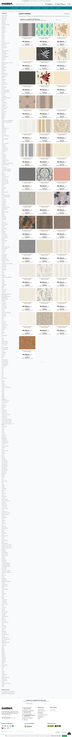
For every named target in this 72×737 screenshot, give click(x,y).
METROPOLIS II (4, 417)
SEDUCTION (4, 569)
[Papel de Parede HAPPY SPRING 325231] (27, 58)
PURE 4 (3, 522)
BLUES (3, 94)
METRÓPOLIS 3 (4, 413)
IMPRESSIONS (4, 327)
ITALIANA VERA (4, 335)
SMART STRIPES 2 (5, 589)
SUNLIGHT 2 (4, 607)
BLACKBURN (4, 82)
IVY (2, 337)
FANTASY (3, 225)
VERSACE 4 (4, 660)
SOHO (3, 592)
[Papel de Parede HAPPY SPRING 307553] (44, 131)
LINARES (3, 381)
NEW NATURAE (4, 468)
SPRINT (3, 598)
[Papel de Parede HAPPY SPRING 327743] (27, 251)
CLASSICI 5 (4, 146)
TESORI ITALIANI (4, 611)
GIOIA (3, 271)
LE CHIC (3, 355)
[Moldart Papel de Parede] (7, 4)
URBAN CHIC (4, 640)
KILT (2, 346)
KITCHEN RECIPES (5, 349)
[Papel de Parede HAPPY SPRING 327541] (27, 131)
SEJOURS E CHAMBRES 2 (6, 572)
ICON (3, 320)
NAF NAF (3, 453)
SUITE (3, 605)
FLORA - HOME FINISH (6, 246)
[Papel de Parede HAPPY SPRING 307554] (27, 155)
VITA (2, 669)
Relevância (66, 13)
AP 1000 (3, 36)
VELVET (3, 648)
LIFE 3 (3, 373)
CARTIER (3, 126)
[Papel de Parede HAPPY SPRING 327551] (62, 107)
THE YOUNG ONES (5, 622)
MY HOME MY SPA (5, 450)
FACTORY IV (4, 222)
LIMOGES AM (4, 378)
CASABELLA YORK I (5, 128)
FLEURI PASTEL (4, 240)
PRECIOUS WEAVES (5, 514)
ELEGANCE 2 (4, 202)
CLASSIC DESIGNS (5, 143)
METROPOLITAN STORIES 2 (7, 420)
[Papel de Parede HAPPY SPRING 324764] (44, 275)
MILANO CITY (4, 435)
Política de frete (41, 710)
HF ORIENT (4, 302)
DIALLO (3, 193)
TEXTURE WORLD (5, 616)
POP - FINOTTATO (5, 508)
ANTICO (3, 33)
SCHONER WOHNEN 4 (6, 563)
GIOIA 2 (3, 272)
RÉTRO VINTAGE (5, 535)
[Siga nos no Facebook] (51, 710)
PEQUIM (3, 497)
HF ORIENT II (4, 303)
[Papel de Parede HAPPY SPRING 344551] (62, 155)
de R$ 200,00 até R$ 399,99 (8, 691)
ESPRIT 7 (3, 213)
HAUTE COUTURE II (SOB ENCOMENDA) (6, 297)
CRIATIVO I (4, 173)
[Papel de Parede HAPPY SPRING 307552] (44, 155)
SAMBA (3, 557)
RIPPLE (3, 541)
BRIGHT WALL (4, 111)
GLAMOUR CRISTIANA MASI (7, 277)
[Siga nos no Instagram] (54, 710)
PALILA (3, 491)
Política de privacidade (40, 713)
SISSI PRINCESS (4, 584)
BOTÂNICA (4, 105)
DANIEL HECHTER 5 (5, 181)
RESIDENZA (4, 532)
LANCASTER (4, 352)
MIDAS (3, 429)
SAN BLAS (3, 558)
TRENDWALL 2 (4, 633)
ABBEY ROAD (4, 17)
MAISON (3, 397)
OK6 (2, 484)
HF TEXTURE (4, 305)
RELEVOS (3, 529)
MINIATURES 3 (4, 438)
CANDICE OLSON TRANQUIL (7, 122)
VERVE (3, 663)
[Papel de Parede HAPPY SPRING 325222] (62, 34)
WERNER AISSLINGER (5, 677)
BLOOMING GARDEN (5, 90)
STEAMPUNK (4, 601)
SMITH (3, 590)
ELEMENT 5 (4, 204)
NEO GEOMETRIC (5, 461)
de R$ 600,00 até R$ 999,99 (8, 693)
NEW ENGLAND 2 (5, 465)
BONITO (3, 100)
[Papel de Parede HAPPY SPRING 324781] (27, 299)
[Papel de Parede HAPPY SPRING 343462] (44, 323)
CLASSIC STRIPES (5, 149)
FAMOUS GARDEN (5, 224)
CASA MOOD (4, 129)
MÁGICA (3, 396)
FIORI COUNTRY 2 (5, 236)
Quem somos (41, 709)
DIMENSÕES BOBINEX (6, 195)
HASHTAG (3, 292)
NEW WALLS (4, 473)
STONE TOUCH (4, 602)
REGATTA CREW (4, 528)
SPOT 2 (3, 595)
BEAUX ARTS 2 (4, 67)
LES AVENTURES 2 (5, 361)
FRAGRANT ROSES (5, 259)
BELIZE (3, 71)
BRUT (3, 119)
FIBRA (3, 230)
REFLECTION (4, 526)
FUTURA (3, 262)
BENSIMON (4, 76)
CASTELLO (4, 132)
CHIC (3, 137)
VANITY (3, 646)
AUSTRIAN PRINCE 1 (5, 56)
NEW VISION (4, 471)
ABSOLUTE (4, 20)
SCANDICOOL (4, 561)
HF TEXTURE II (4, 306)
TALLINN (3, 608)
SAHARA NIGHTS (5, 555)
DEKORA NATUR (5, 192)
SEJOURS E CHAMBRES (6, 570)
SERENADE (4, 578)
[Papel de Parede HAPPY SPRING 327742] (44, 251)
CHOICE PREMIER (5, 138)
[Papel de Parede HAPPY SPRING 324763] (44, 299)
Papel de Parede (11, 11)
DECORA (3, 189)
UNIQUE (3, 636)
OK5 (2, 482)
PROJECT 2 (4, 520)
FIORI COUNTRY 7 (5, 237)
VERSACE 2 (4, 657)
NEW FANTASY (4, 467)
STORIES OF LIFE (5, 604)
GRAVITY (3, 283)
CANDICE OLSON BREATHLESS (7, 120)
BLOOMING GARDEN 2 (6, 91)
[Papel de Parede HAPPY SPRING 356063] (44, 34)
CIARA (3, 140)
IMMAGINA (4, 326)
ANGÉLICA (3, 32)
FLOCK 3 (3, 242)
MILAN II (3, 430)
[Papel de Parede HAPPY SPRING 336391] (44, 203)
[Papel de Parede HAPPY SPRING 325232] (62, 83)
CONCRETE (4, 158)
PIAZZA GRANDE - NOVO (6, 500)
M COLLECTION (4, 402)
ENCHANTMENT (4, 208)
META (3, 408)
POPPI (3, 509)
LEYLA (3, 367)
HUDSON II (4, 314)
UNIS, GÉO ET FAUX (5, 637)
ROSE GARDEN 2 (5, 552)
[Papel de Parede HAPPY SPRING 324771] (62, 251)
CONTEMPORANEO (5, 160)
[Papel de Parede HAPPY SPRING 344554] (27, 179)
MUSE (3, 449)
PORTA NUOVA (4, 511)
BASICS (3, 65)
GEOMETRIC (4, 265)
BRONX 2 (3, 117)
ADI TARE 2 (4, 23)
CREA (3, 172)
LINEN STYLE (4, 385)
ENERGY (3, 210)
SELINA (3, 576)
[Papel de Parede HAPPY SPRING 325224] (44, 83)
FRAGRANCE (4, 257)
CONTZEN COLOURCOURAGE (7, 163)
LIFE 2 (3, 372)
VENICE (3, 649)
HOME (3, 309)
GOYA (3, 278)
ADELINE (3, 21)
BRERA (3, 109)
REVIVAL (3, 537)
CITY (2, 141)
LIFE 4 (3, 375)
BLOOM (3, 88)
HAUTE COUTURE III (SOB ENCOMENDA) (6, 294)
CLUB (3, 152)
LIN (2, 379)
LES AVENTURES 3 (5, 362)
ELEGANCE (4, 201)
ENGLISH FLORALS (5, 211)
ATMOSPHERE (4, 53)
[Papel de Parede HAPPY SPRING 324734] (44, 227)
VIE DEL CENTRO (5, 665)
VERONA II (3, 654)
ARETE (3, 41)
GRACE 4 (3, 281)
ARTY (3, 49)
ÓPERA (3, 485)
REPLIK (3, 531)
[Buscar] (42, 4)
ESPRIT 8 (3, 214)
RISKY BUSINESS (5, 543)
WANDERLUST (4, 674)
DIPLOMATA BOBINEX (6, 196)
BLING (3, 85)
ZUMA (3, 686)
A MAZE (3, 26)
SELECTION (4, 575)
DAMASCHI (4, 178)
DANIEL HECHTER (5, 179)
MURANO (3, 447)
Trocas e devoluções (42, 714)
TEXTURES (3, 614)
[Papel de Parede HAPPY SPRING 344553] (62, 179)
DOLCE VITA (4, 199)
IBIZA (3, 318)
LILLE (2, 376)
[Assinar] (68, 20)
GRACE (3, 280)
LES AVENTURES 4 (5, 364)
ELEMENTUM (4, 205)
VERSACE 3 (4, 659)
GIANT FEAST (4, 269)
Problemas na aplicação (41, 717)
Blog (39, 718)
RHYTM (3, 538)
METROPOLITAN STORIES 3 (7, 422)
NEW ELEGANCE (5, 462)
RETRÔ (3, 534)
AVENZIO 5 (4, 58)
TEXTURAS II (4, 613)
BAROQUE (4, 64)
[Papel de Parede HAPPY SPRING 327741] (62, 227)
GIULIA (3, 274)
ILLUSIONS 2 (4, 321)
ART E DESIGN (4, 47)
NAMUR (3, 455)
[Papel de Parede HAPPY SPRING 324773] (62, 275)
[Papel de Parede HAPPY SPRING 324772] (62, 299)
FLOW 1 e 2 (4, 249)
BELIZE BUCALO (5, 73)
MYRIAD (3, 452)
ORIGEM (3, 487)
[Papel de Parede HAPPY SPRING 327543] (27, 34)
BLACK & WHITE (4, 84)
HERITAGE (3, 300)
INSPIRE (3, 332)
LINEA (3, 382)
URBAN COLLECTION (5, 642)
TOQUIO (3, 628)
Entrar (58, 4)
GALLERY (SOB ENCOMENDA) (7, 263)
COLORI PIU (4, 155)
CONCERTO (4, 157)
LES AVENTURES (5, 359)
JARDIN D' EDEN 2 (5, 343)
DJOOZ (3, 198)
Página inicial (4, 11)
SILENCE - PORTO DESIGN (6, 581)
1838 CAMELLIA (4, 15)
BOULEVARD (4, 108)
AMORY (3, 29)
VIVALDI (3, 671)
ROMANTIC (4, 549)
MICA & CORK (4, 426)
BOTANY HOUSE (5, 106)
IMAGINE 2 (3, 323)
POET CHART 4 (4, 505)
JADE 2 (3, 340)
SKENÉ (3, 587)
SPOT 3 (3, 596)
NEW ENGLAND (4, 464)
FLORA (3, 245)
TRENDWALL (4, 631)
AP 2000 (3, 38)
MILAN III (3, 432)
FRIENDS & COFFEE (5, 260)
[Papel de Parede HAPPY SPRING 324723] (27, 227)
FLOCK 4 (3, 243)
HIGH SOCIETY (4, 308)
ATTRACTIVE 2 (4, 55)
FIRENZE (3, 239)
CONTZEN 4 (4, 161)
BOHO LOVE (4, 99)
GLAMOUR (4, 275)
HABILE (3, 286)
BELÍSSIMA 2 (4, 70)
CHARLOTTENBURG (5, 135)
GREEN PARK (4, 284)
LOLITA (3, 391)
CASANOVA (4, 131)
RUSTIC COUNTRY (5, 554)
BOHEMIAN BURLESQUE (6, 97)
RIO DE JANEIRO (5, 540)
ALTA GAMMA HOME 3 (6, 24)
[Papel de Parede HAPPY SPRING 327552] (27, 107)
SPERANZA (4, 593)
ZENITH (3, 684)
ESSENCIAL (4, 216)
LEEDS (3, 356)
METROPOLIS (4, 410)
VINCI (3, 668)
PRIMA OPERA (4, 517)
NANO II (3, 456)
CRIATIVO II (4, 175)
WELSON (3, 675)
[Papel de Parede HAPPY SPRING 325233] (27, 83)
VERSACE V (4, 662)
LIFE (2, 370)
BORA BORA (4, 102)
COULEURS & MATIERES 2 (6, 170)
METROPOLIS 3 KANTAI (6, 414)
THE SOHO (4, 619)
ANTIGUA (3, 35)
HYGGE (3, 317)
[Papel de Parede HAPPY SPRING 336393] (27, 203)
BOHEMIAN (4, 96)
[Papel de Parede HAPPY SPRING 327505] (44, 179)
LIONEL (3, 388)
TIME (2, 624)
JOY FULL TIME (4, 344)
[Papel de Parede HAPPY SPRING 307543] (62, 131)
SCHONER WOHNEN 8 (6, 566)
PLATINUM (3, 502)
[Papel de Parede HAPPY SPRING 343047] (62, 323)
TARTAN (3, 610)
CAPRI (3, 123)
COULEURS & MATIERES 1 (6, 169)
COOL (3, 166)
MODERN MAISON (5, 441)
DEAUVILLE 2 (4, 187)
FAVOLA (3, 227)
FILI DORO (4, 231)
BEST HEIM (4, 79)
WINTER (3, 681)
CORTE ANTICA (4, 167)
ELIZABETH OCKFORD (6, 207)
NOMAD (3, 476)
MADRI (3, 394)
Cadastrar (63, 4)
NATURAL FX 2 (4, 459)
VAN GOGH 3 (4, 645)
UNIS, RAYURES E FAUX (6, 639)
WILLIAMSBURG (4, 680)
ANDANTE (3, 30)
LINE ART (3, 384)
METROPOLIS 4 (4, 416)
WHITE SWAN (4, 678)
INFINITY (3, 329)
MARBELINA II (4, 399)
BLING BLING (4, 87)
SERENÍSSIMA (4, 579)
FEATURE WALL (4, 228)
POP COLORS (4, 506)
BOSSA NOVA (4, 103)
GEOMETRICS (4, 266)
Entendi (64, 735)
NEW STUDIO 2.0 (5, 470)
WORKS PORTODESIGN (6, 683)
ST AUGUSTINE (4, 599)
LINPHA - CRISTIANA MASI (6, 387)
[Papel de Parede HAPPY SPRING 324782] (27, 275)
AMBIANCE (4, 27)
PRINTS (3, 519)
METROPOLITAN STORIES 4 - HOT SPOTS (8, 424)
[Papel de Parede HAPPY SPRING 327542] (44, 107)
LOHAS (3, 390)
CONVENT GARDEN (5, 164)
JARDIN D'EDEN (4, 341)
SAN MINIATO (4, 560)
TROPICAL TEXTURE (5, 634)
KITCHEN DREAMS (5, 347)
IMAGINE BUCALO (5, 324)
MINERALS (3, 436)
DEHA (3, 190)
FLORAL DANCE (4, 248)
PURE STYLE (4, 523)
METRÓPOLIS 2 (4, 411)
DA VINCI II (3, 184)
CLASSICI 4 (4, 144)
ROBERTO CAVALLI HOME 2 (7, 546)
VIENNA (3, 666)
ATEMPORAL (4, 52)
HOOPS (3, 311)
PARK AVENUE (4, 496)
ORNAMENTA (4, 488)
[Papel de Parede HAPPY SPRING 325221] (62, 58)
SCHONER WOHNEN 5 (6, 564)
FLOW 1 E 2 (4, 251)
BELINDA (3, 68)
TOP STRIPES (4, 627)
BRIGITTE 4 (4, 114)
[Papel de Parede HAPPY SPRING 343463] (27, 347)
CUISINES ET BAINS (5, 176)
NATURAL (3, 458)
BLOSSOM (4, 93)
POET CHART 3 (4, 503)
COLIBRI (3, 154)
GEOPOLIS (4, 268)
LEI (2, 358)
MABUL (3, 393)
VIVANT (3, 672)
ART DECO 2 (4, 44)
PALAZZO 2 (4, 490)
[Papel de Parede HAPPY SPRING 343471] (27, 323)
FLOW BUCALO (4, 254)
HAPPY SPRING (4, 289)
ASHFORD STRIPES (5, 50)
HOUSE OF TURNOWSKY (6, 312)
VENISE (3, 651)
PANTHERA (4, 493)
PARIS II (3, 494)
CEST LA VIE (4, 134)
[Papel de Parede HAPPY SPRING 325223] (44, 58)
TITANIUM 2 (4, 625)
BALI (2, 61)
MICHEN (3, 427)
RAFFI (3, 525)
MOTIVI (3, 444)
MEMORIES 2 (4, 405)
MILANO (3, 433)
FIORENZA (4, 233)
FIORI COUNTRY (5, 234)
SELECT (3, 573)
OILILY (3, 479)
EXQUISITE (4, 219)
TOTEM (3, 630)
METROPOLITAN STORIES (6, 419)
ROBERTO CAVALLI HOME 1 (7, 544)
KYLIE (3, 350)
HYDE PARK (4, 315)
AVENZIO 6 (4, 59)
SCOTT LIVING (4, 567)
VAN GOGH (4, 643)
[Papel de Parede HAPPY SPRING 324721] (62, 203)
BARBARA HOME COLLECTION (7, 62)
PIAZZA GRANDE (5, 499)
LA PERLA (3, 353)
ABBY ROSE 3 (4, 18)
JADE (3, 338)
